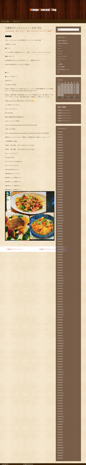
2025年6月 (60, 168)
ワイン (45, 31)
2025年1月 (60, 181)
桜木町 (49, 31)
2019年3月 (60, 364)
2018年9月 (60, 377)
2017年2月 (60, 411)
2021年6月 (60, 293)
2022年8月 (60, 257)
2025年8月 (60, 163)
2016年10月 (60, 421)
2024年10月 (60, 189)
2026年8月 (60, 132)
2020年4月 (60, 330)
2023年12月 (60, 215)
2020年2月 (60, 335)
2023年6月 (60, 231)
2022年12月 (60, 246)
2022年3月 (60, 270)
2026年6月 (60, 137)
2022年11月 (60, 249)
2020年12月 (60, 309)
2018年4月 (60, 385)
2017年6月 (60, 401)
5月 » (74, 97)
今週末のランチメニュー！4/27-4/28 (50, 249)
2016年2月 (60, 442)
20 (74, 90)
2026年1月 (60, 150)
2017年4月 (60, 406)
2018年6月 (60, 382)
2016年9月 (60, 424)
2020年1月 (60, 338)
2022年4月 (60, 267)
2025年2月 (60, 179)
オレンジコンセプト (33, 31)
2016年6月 (60, 432)
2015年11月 (60, 450)
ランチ (41, 31)
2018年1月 (60, 390)
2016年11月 (60, 419)
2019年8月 (60, 351)
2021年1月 (60, 307)
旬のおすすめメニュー (63, 69)
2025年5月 (60, 171)
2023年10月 (60, 220)
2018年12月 (60, 372)
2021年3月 (60, 301)
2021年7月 (60, 291)
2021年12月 (60, 278)
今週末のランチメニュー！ (14, 249)
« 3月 (62, 97)
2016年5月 (60, 434)
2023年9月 (60, 223)
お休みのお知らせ (62, 40)
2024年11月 (60, 186)
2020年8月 (60, 320)
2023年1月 (60, 244)
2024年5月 (60, 202)
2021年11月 (60, 280)
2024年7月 (60, 197)
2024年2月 (60, 210)
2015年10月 (60, 453)
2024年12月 (60, 184)
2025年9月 (60, 160)
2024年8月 (60, 194)
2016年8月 (60, 427)
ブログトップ (16, 21)
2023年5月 (60, 233)
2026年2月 (60, 147)
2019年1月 (60, 369)
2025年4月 (60, 173)
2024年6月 (60, 200)
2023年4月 (60, 236)
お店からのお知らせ (62, 43)
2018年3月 (60, 387)
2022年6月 (60, 262)
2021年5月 (60, 296)
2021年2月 (60, 304)
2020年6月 (60, 325)
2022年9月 (60, 254)
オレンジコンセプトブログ (15, 464)
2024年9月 (60, 192)
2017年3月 (60, 408)
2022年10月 (60, 252)
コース (59, 48)
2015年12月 (60, 447)
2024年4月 (60, 205)
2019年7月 (60, 354)
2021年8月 (60, 288)
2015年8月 (60, 458)
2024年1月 (60, 213)
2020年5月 (60, 327)
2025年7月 (60, 166)
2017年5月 (60, 403)
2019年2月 (60, 367)
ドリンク (59, 53)
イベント (59, 46)
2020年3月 (60, 333)
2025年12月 (60, 153)
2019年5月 (60, 359)
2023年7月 (60, 228)
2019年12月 (60, 340)
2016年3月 (60, 440)
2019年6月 (60, 356)
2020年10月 (60, 314)
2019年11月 (60, 343)
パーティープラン (62, 56)
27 (74, 92)
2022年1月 (60, 275)
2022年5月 (60, 265)
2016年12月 (60, 416)
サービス (59, 51)
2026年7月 (60, 134)
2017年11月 (60, 393)
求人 (58, 72)
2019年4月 (60, 361)
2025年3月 (60, 176)
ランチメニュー (21, 31)
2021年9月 (60, 286)
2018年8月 (60, 380)
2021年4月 (60, 299)
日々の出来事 (60, 67)
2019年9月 (60, 348)
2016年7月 (60, 429)
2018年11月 (60, 374)
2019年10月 (60, 346)
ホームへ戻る (5, 21)
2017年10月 (60, 395)
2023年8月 (60, 226)
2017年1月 (60, 414)
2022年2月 (60, 273)
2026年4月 (60, 142)
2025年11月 (60, 155)
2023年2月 (60, 241)
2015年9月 (60, 455)
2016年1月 (60, 445)
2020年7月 (60, 322)
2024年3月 (60, 207)
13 (74, 87)
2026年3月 (60, 145)
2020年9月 (60, 317)
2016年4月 (60, 437)
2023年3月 (60, 239)
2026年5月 (60, 139)
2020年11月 (60, 312)
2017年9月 (60, 398)
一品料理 (59, 64)
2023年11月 (60, 218)
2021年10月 (60, 283)
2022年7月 (60, 260)
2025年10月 (60, 158)
